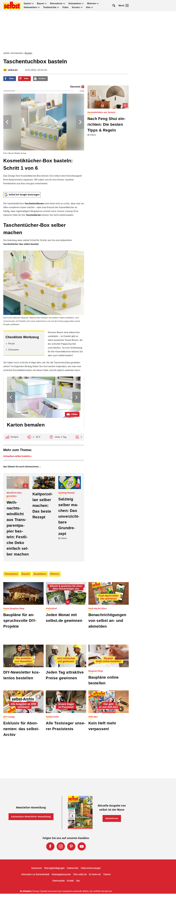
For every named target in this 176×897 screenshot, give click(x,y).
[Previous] (7, 122)
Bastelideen (40, 574)
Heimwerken (30, 7)
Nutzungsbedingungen (54, 868)
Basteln (28, 53)
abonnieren (111, 818)
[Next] (80, 122)
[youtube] (82, 846)
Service (76, 7)
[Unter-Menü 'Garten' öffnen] (32, 3)
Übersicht (75, 87)
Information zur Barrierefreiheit (35, 874)
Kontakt (70, 880)
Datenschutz (73, 868)
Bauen (40, 3)
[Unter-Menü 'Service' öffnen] (81, 7)
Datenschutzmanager (91, 868)
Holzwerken (74, 3)
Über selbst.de (80, 874)
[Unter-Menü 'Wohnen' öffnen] (98, 3)
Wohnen (91, 3)
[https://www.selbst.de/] (11, 5)
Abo (88, 7)
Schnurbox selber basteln (16, 456)
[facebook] (50, 846)
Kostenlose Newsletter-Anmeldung (31, 816)
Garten (27, 3)
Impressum (36, 868)
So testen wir (95, 874)
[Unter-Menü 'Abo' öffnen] (92, 7)
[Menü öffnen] (127, 5)
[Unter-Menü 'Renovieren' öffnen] (64, 3)
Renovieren (56, 3)
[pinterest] (71, 846)
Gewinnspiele (58, 880)
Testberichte (49, 7)
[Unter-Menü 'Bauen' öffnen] (46, 3)
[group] (43, 137)
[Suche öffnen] (113, 5)
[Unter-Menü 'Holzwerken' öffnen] (83, 3)
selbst (6, 53)
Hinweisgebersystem (61, 874)
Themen (107, 874)
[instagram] (61, 846)
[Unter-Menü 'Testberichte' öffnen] (58, 7)
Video (65, 7)
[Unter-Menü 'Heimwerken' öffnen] (39, 7)
